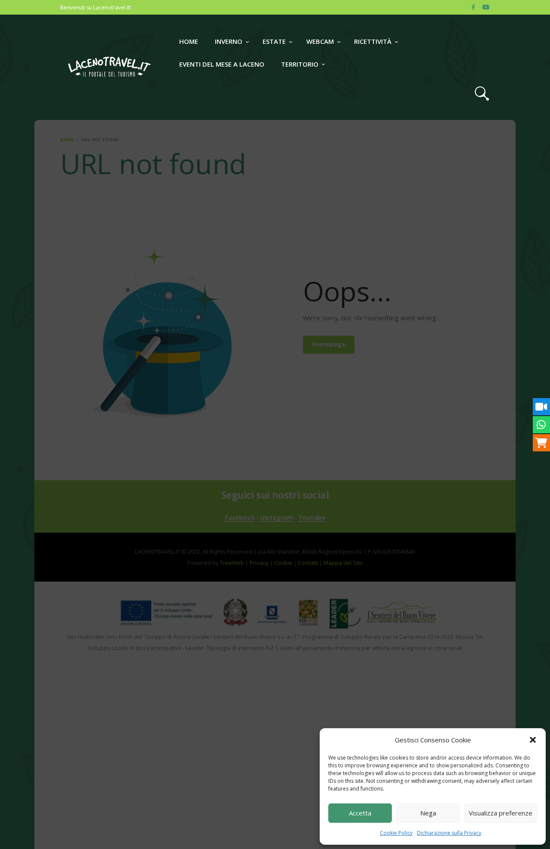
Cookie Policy (396, 833)
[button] (533, 740)
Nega (428, 813)
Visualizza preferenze (500, 813)
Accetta (360, 813)
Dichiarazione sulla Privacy (449, 833)
